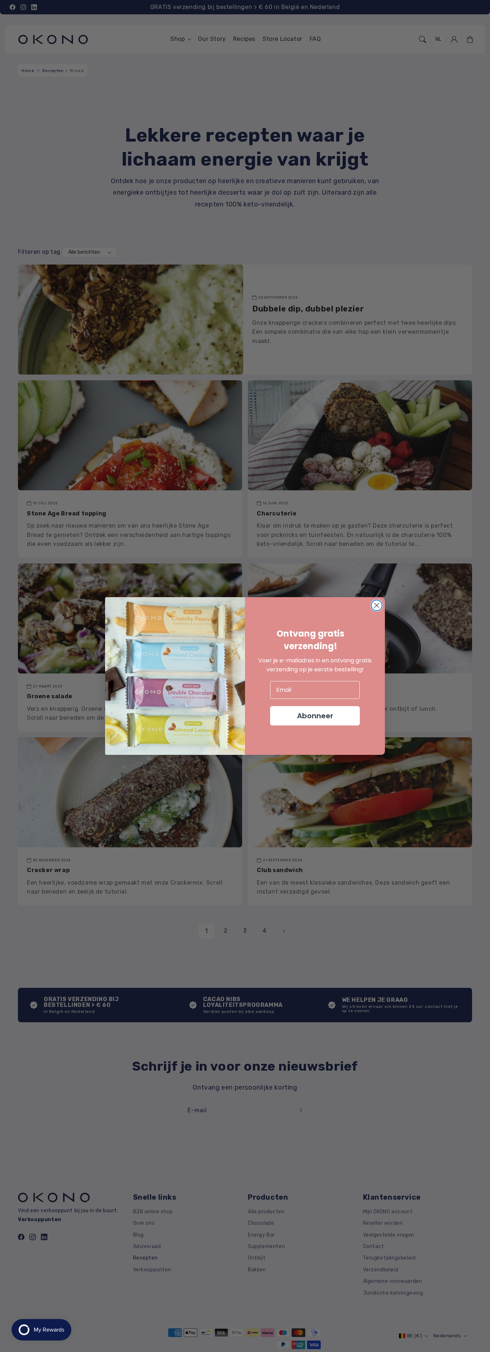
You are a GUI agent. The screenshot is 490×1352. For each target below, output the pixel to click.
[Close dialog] (376, 605)
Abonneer (315, 716)
